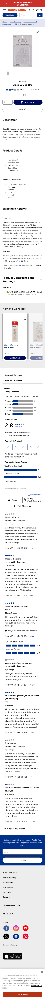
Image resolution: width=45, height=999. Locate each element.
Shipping (13, 265)
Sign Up (23, 860)
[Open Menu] (4, 10)
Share (21, 109)
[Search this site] (39, 15)
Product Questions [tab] (13, 380)
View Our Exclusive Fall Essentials (22, 3)
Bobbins (16, 24)
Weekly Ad (10, 15)
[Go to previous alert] (6, 3)
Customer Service (10, 906)
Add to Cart (30, 102)
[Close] (42, 972)
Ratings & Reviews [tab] (13, 375)
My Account (8, 882)
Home (4, 22)
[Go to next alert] (40, 3)
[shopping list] (37, 10)
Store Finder (8, 887)
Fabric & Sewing (15, 22)
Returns (22, 265)
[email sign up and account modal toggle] (33, 10)
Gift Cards (7, 892)
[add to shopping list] (37, 32)
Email (6, 852)
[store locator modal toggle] (29, 10)
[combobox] (28, 15)
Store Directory (9, 878)
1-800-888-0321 (10, 873)
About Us (7, 914)
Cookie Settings (22, 994)
